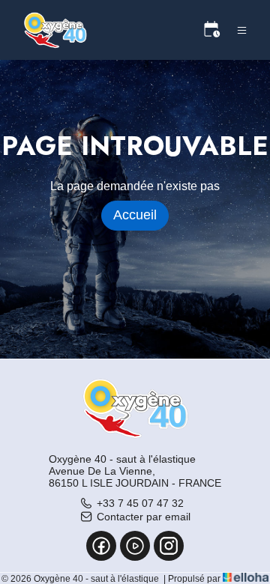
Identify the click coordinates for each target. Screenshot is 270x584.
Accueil (135, 214)
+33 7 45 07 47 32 (140, 503)
